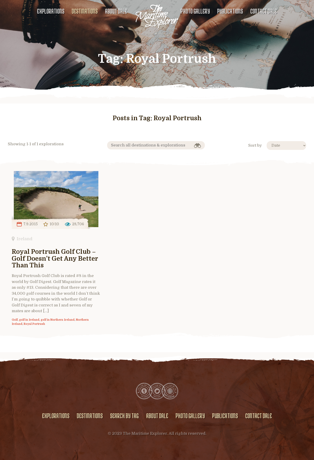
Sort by (255, 145)
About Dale (116, 11)
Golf (15, 319)
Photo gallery (195, 11)
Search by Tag (124, 415)
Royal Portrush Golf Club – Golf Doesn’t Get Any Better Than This (55, 258)
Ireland (24, 238)
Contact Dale (263, 11)
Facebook (144, 391)
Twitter (157, 391)
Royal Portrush (34, 324)
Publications (230, 11)
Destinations (85, 11)
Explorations (50, 11)
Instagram (170, 391)
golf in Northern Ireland (57, 319)
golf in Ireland (29, 319)
